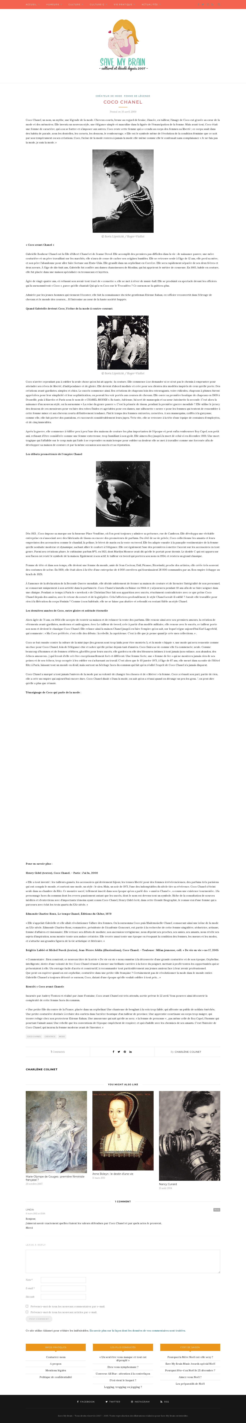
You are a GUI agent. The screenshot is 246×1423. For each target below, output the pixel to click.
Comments (58, 1051)
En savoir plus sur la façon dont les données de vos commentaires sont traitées (137, 1330)
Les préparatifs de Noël (190, 1383)
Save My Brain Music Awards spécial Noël (190, 1363)
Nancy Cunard (168, 1184)
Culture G (97, 4)
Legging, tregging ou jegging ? (123, 1387)
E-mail (30, 1288)
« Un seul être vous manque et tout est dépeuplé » (122, 1358)
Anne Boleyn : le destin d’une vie (112, 1174)
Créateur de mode (109, 96)
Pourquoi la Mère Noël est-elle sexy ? (190, 1357)
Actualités (150, 4)
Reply (216, 1209)
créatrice (50, 1037)
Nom (29, 1279)
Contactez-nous (56, 1357)
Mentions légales (56, 1370)
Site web (30, 1296)
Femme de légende (137, 96)
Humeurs (52, 4)
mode (62, 1037)
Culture (74, 4)
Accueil (31, 4)
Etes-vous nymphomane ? (123, 1367)
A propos (55, 1363)
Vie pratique (123, 4)
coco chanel (34, 1037)
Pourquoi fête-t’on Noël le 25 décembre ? (190, 1370)
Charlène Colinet (188, 1051)
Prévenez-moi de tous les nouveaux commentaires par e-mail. (68, 1306)
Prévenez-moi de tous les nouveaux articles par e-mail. (64, 1312)
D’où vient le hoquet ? (123, 1380)
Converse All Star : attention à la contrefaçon (123, 1373)
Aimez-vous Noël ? (190, 1377)
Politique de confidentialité (56, 1377)
